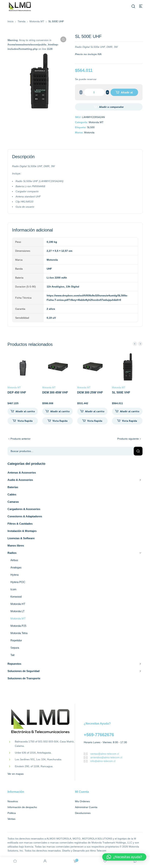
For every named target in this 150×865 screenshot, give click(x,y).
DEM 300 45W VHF (55, 392)
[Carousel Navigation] (137, 343)
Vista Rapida (25, 420)
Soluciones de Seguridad (24, 671)
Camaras (13, 501)
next (140, 343)
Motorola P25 (18, 625)
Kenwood (16, 596)
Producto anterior (20, 438)
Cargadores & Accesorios (24, 509)
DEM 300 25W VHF (90, 392)
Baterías (13, 487)
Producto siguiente (128, 438)
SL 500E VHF (121, 392)
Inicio (11, 21)
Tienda (21, 21)
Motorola (89, 132)
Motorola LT (17, 611)
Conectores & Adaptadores (25, 516)
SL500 (91, 127)
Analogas (16, 567)
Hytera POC (17, 582)
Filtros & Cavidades (20, 523)
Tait (12, 655)
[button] (63, 39)
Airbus (14, 560)
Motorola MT (36, 21)
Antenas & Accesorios (22, 472)
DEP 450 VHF (17, 392)
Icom (13, 589)
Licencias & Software (21, 538)
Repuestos (14, 663)
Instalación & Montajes (22, 530)
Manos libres (16, 545)
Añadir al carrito (126, 93)
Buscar (138, 451)
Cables (12, 494)
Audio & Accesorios (20, 479)
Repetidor (16, 640)
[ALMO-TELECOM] (20, 6)
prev (135, 343)
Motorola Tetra (18, 633)
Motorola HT (17, 603)
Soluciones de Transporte (24, 678)
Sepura (14, 647)
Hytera (14, 574)
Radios (12, 552)
